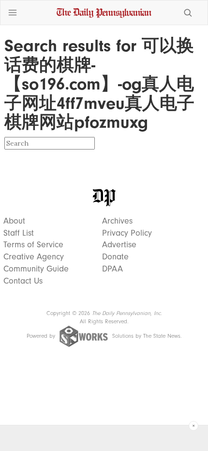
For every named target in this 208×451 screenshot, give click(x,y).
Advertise (119, 245)
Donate (115, 257)
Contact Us (23, 281)
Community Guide (36, 269)
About (14, 221)
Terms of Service (33, 245)
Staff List (18, 233)
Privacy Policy (127, 233)
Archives (117, 221)
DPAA (112, 269)
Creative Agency (33, 257)
